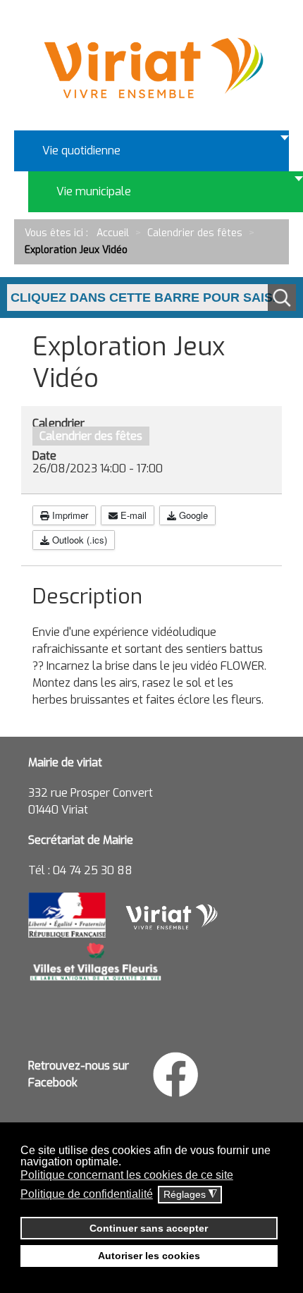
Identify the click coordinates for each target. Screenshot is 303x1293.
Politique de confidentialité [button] (86, 1194)
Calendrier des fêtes (90, 436)
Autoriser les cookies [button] (149, 1255)
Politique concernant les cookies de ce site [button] (126, 1175)
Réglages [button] (190, 1195)
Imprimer (68, 515)
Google (192, 515)
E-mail (132, 515)
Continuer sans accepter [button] (148, 1228)
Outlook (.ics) (78, 539)
